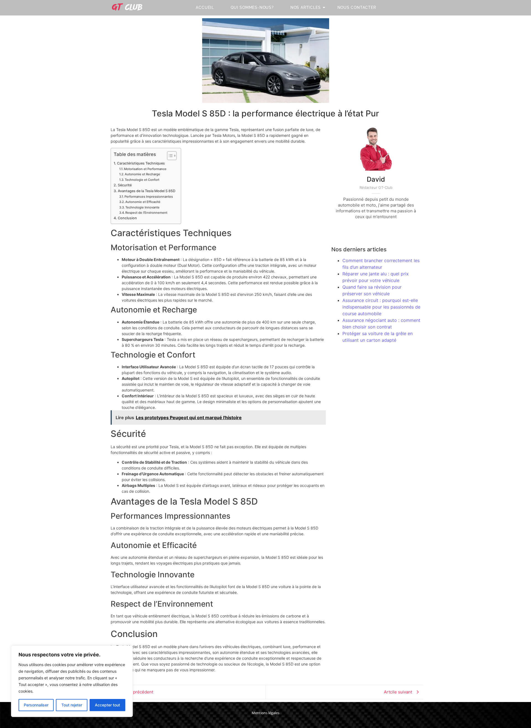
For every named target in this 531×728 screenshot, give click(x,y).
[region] (72, 681)
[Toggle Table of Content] (169, 155)
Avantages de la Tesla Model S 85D (146, 191)
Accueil (205, 7)
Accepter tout (107, 705)
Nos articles (305, 7)
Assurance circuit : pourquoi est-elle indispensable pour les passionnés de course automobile (381, 307)
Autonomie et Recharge (142, 174)
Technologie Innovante (142, 207)
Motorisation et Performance (145, 169)
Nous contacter (356, 7)
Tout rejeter (71, 705)
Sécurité (125, 185)
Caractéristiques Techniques (141, 163)
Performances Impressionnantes (148, 197)
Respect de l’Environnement (146, 213)
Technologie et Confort (142, 180)
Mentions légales (265, 712)
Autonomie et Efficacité (142, 202)
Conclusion (127, 218)
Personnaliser (36, 705)
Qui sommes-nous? (252, 7)
